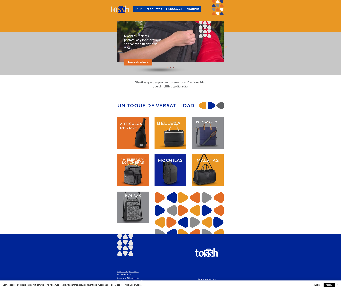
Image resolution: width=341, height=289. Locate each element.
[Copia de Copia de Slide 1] (173, 67)
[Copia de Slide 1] (167, 67)
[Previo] (115, 46)
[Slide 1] (170, 67)
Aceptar (329, 284)
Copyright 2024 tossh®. (128, 278)
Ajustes (317, 284)
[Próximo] (226, 46)
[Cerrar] (337, 285)
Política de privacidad (134, 284)
